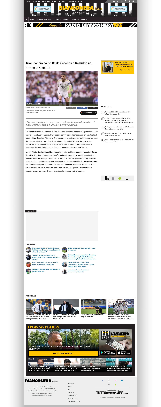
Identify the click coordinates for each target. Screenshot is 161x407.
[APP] (107, 178)
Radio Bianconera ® (46, 386)
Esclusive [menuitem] (75, 19)
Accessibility (72, 395)
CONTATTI (72, 1)
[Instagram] (121, 1)
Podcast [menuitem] (84, 19)
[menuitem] (26, 19)
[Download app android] (133, 1)
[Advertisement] (117, 267)
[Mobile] (126, 178)
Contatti (71, 392)
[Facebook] (113, 1)
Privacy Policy (73, 398)
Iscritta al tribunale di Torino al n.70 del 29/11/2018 (41, 389)
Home (29, 1)
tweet (92, 107)
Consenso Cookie (74, 401)
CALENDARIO (62, 1)
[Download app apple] (129, 1)
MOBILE (80, 1)
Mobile (70, 386)
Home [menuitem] (32, 19)
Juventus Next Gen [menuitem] (44, 19)
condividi (81, 107)
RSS (69, 389)
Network (36, 1)
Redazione (71, 383)
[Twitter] (117, 1)
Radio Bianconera (49, 1)
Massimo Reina (32, 112)
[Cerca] (134, 19)
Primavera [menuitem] (57, 19)
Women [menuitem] (66, 19)
